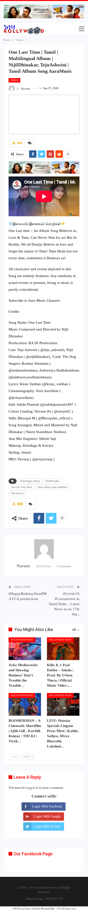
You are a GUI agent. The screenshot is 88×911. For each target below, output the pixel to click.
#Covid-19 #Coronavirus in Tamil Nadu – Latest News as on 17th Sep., (64, 604)
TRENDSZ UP (54, 899)
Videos (14, 80)
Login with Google (47, 816)
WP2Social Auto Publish (26, 908)
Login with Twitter (47, 826)
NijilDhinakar (52, 481)
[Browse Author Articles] (44, 549)
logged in (32, 787)
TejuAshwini (17, 493)
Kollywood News (22, 640)
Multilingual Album (30, 481)
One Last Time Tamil (21, 487)
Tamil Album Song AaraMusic (52, 487)
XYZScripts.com (66, 908)
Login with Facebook (47, 806)
